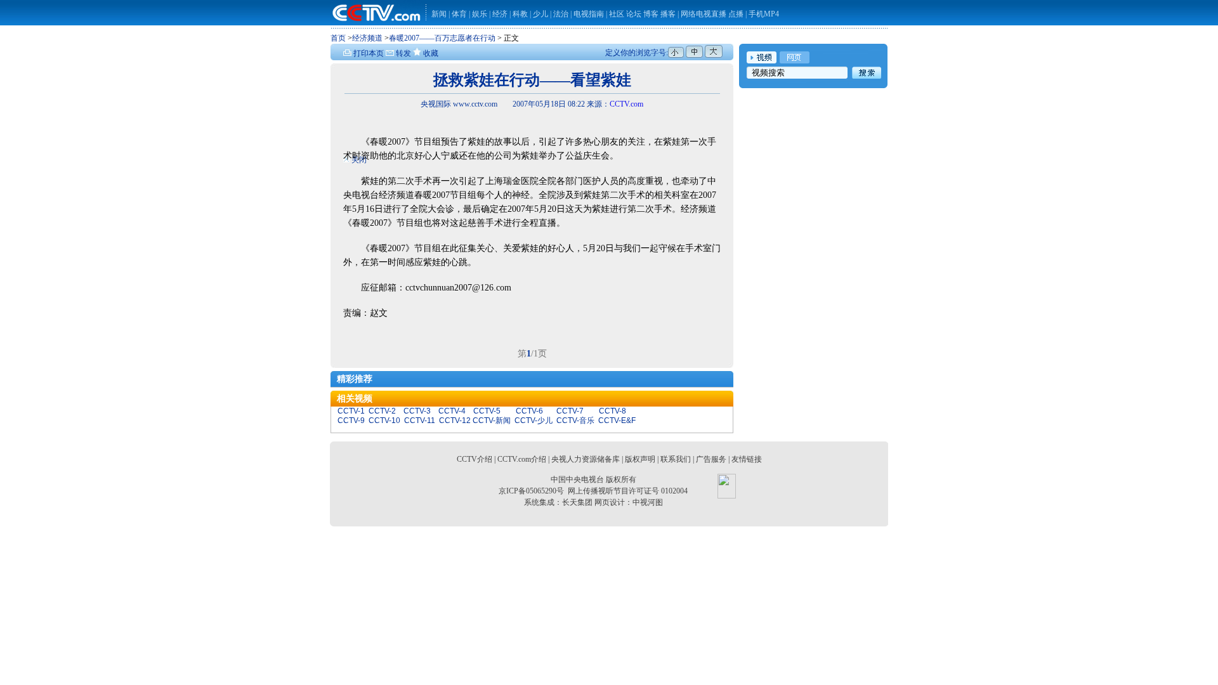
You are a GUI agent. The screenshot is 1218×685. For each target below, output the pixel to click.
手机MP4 (764, 14)
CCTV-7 (570, 411)
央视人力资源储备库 (585, 459)
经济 (500, 14)
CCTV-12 (455, 420)
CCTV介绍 (474, 459)
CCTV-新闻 (492, 420)
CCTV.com (626, 104)
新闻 (439, 14)
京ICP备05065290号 (531, 490)
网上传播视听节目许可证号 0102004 (628, 490)
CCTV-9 (351, 420)
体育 (459, 14)
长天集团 (577, 502)
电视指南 (588, 14)
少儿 (540, 14)
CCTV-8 (612, 411)
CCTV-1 (351, 411)
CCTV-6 (529, 411)
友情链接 (746, 459)
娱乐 (479, 14)
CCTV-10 (384, 420)
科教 (521, 14)
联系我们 (675, 459)
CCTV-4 (452, 411)
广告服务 (711, 459)
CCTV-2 (382, 411)
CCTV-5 (487, 411)
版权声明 (640, 459)
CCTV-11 (419, 420)
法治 (560, 14)
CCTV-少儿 (533, 420)
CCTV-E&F (617, 420)
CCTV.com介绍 (521, 459)
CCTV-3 (417, 411)
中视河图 (647, 502)
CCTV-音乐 (575, 420)
